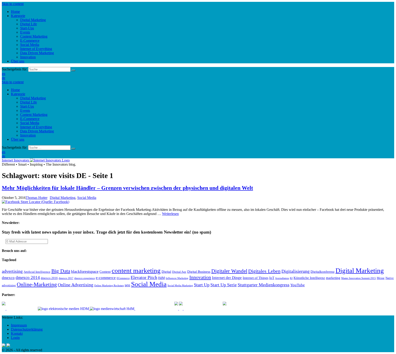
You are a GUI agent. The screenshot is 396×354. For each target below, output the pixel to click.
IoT (271, 278)
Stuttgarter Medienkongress (263, 284)
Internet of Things (255, 278)
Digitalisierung (295, 271)
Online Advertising (75, 284)
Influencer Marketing (177, 278)
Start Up (201, 284)
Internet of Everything (36, 127)
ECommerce (123, 278)
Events (25, 110)
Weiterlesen (170, 214)
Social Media (29, 123)
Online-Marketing (37, 284)
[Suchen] (73, 70)
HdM (161, 278)
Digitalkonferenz (323, 271)
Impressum (19, 325)
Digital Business (198, 271)
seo (127, 285)
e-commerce (106, 278)
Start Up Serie (223, 284)
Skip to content (13, 4)
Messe (381, 278)
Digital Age (179, 271)
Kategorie (18, 94)
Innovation (28, 135)
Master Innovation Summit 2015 (358, 278)
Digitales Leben (264, 271)
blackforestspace (85, 271)
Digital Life (28, 102)
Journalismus (282, 278)
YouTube (297, 285)
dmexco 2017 (66, 278)
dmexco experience (84, 278)
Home (15, 90)
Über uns (17, 139)
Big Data (60, 271)
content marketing (136, 270)
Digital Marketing (33, 98)
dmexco (8, 278)
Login (15, 338)
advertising (12, 271)
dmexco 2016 (49, 278)
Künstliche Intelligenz (309, 278)
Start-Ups (27, 106)
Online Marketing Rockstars (109, 285)
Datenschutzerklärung (27, 329)
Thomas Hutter (36, 198)
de (3, 78)
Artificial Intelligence (37, 271)
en (3, 74)
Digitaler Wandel (229, 271)
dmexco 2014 (28, 277)
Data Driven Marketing (37, 131)
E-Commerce (29, 119)
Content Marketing (33, 115)
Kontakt (17, 333)
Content (105, 271)
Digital (166, 271)
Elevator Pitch (144, 277)
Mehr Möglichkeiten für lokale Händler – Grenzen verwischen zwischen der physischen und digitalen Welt (127, 188)
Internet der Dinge (227, 278)
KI (291, 278)
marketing (333, 278)
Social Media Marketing (180, 285)
